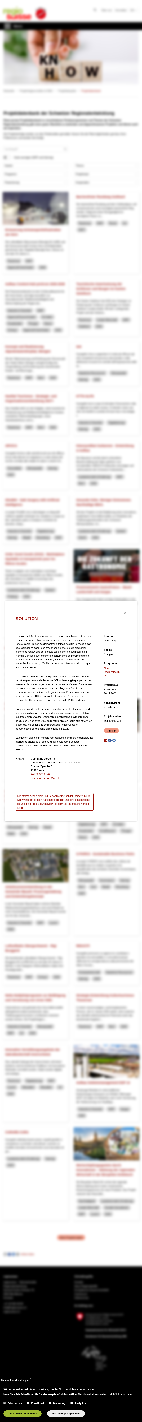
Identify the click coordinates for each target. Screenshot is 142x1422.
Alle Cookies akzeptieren (22, 1413)
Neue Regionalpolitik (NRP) (112, 671)
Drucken (111, 730)
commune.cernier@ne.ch (45, 778)
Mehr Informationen (121, 1394)
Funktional (37, 1403)
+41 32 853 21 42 (40, 774)
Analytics (80, 1403)
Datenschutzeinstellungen (15, 1380)
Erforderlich (14, 1403)
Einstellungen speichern (66, 1413)
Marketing (59, 1403)
